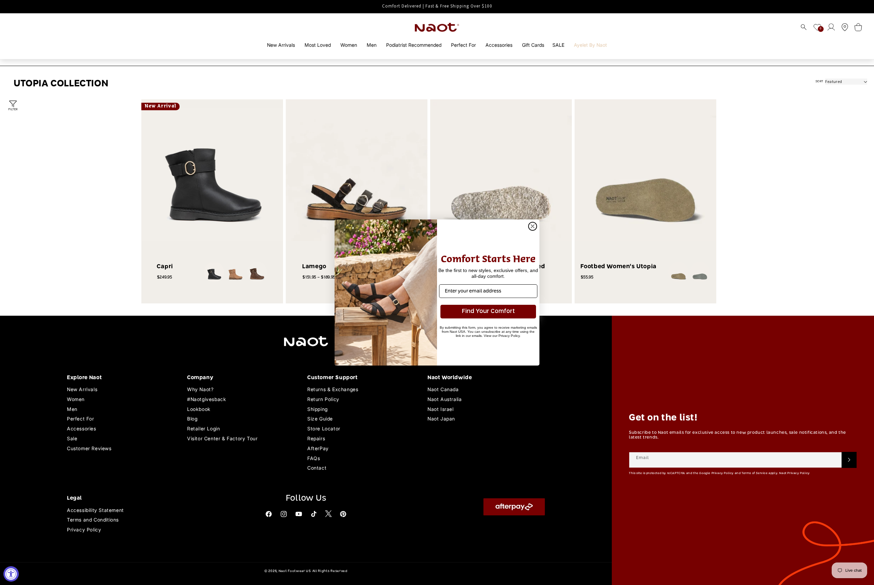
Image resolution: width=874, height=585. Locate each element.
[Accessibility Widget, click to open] (11, 574)
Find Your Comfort (488, 311)
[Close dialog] (532, 226)
